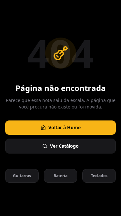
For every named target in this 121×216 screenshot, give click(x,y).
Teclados (99, 175)
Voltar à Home (64, 127)
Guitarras (22, 175)
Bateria (60, 175)
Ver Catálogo (64, 146)
